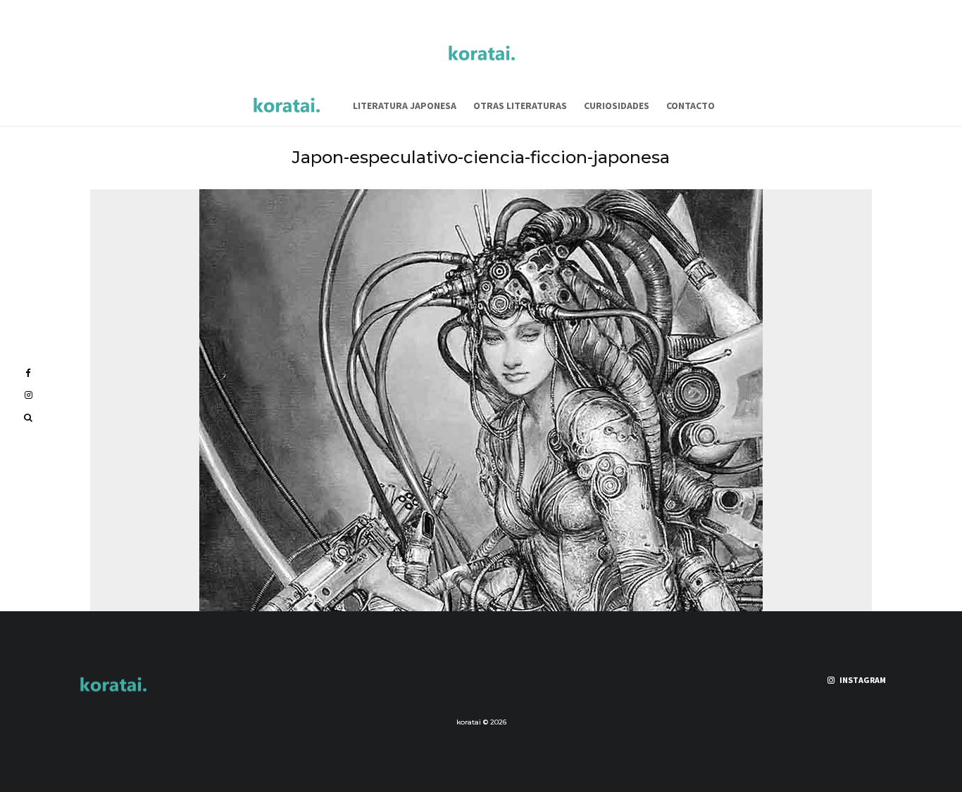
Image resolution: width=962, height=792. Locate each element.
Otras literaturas (520, 105)
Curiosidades (616, 105)
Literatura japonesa (404, 105)
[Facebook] (28, 373)
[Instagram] (28, 395)
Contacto (690, 105)
